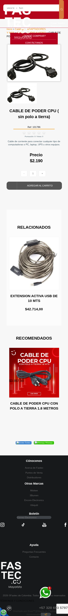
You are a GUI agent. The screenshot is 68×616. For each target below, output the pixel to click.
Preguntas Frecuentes (34, 552)
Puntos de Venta (34, 472)
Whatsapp (49, 443)
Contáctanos (34, 42)
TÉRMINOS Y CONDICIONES (17, 600)
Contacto (34, 556)
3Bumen (34, 495)
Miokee (34, 490)
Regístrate (56, 26)
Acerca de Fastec (34, 467)
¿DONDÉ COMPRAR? (34, 36)
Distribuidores (34, 477)
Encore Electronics (34, 500)
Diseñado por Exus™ (24, 611)
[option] (34, 63)
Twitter (27, 443)
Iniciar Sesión (58, 23)
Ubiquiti (34, 505)
